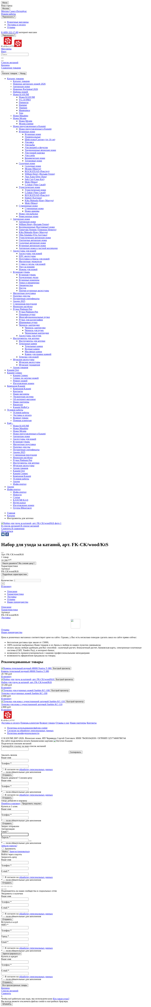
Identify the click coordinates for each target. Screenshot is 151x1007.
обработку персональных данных (36, 769)
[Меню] (2, 71)
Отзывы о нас (62, 723)
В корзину (6, 676)
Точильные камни (34, 346)
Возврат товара (47, 723)
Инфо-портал (19, 492)
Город (5, 936)
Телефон (6, 763)
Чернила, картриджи (35, 327)
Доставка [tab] (11, 596)
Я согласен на (29, 769)
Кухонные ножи (33, 134)
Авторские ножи (27, 221)
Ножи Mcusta (25, 121)
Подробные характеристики (14, 574)
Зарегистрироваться (19, 851)
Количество (7, 580)
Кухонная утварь (27, 274)
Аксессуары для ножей (30, 253)
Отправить (7, 775)
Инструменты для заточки (32, 341)
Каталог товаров (9, 73)
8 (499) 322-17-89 (9, 32)
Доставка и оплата (10, 723)
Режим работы (8, 14)
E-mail (5, 871)
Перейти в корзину (10, 803)
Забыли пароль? (9, 845)
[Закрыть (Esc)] (2, 886)
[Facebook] (7, 534)
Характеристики (9, 609)
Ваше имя (6, 757)
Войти (5, 851)
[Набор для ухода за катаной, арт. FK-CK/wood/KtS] (28, 679)
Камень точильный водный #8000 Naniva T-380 (25, 671)
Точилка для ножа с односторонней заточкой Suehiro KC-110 (31, 704)
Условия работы (21, 412)
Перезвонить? (8, 17)
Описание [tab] (12, 591)
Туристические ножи (35, 190)
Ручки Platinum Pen (28, 312)
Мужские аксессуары (29, 362)
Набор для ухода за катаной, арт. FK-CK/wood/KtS (26, 682)
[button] (7, 531)
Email (4, 831)
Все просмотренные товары (14, 985)
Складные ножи (33, 166)
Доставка (5, 617)
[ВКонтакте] (3, 534)
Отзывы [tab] (11, 599)
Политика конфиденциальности (23, 733)
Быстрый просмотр (61, 668)
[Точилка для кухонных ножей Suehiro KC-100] (25, 690)
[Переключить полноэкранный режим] (8, 886)
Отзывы (5, 629)
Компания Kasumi (22, 388)
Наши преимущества (11, 632)
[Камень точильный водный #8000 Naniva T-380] (26, 668)
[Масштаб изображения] (11, 886)
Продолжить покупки (31, 803)
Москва (5, 8)
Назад (23, 73)
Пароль (5, 837)
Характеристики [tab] (15, 594)
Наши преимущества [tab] (17, 602)
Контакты (92, 723)
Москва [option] (5, 11)
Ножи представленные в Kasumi (35, 129)
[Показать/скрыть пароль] (30, 840)
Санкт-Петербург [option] (18, 11)
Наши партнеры (78, 723)
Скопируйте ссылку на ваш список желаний (23, 746)
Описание (6, 607)
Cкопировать (75, 752)
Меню (5, 3)
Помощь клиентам (29, 723)
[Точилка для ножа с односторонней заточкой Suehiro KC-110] (33, 701)
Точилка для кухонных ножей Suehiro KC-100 (24, 693)
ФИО (4, 925)
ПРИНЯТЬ (7, 1004)
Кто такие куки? (61, 998)
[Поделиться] (5, 886)
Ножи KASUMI (27, 97)
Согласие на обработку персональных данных (30, 730)
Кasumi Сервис (20, 375)
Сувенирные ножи (34, 208)
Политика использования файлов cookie (27, 728)
